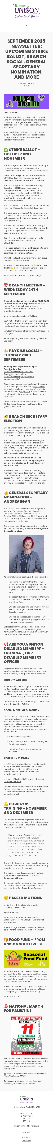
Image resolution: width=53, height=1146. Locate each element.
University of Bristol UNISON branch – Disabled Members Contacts (24, 780)
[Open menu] (26, 25)
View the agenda (11, 316)
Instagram (26, 1137)
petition (15, 912)
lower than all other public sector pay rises (24, 387)
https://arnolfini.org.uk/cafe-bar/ (18, 371)
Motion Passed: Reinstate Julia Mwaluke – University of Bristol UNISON (22, 906)
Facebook (26, 1140)
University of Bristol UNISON (26, 1107)
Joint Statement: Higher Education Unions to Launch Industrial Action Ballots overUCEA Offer (23, 240)
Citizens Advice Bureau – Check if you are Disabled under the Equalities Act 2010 (26, 702)
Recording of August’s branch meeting (21, 338)
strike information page (30, 275)
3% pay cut (25, 391)
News (26, 86)
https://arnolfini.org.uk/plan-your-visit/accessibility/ (19, 377)
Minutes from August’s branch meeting (21, 331)
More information (11, 996)
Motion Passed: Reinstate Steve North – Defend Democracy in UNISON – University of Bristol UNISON (24, 920)
